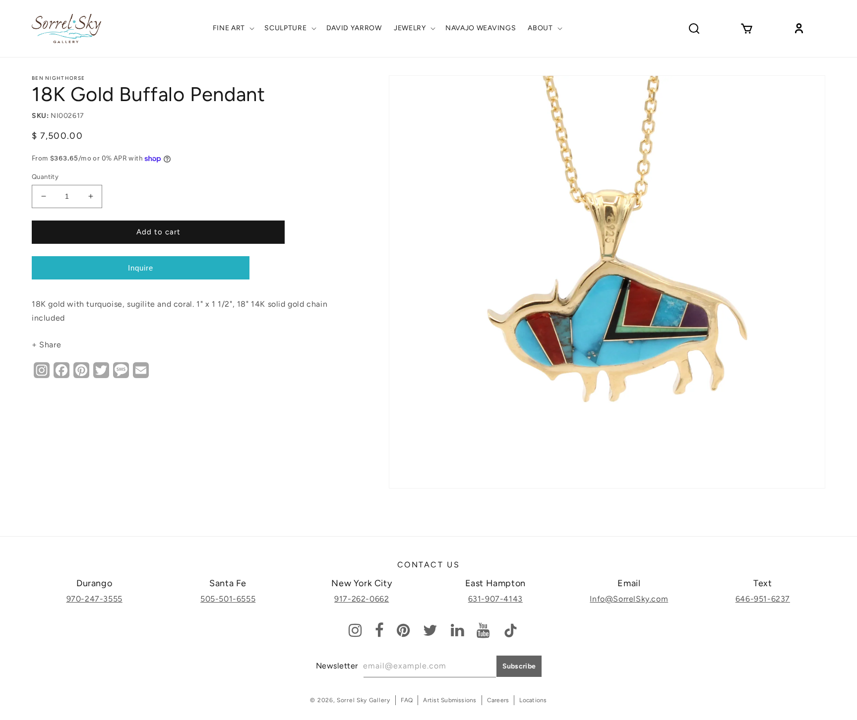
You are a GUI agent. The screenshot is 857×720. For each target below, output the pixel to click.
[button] (233, 28)
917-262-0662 (361, 599)
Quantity (45, 176)
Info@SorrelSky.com (629, 599)
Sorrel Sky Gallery (363, 700)
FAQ (407, 700)
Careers (498, 700)
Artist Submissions (449, 700)
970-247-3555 (94, 599)
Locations (533, 700)
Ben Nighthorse (58, 78)
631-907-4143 (495, 599)
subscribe (519, 666)
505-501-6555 (227, 599)
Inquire (140, 268)
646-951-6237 (762, 599)
